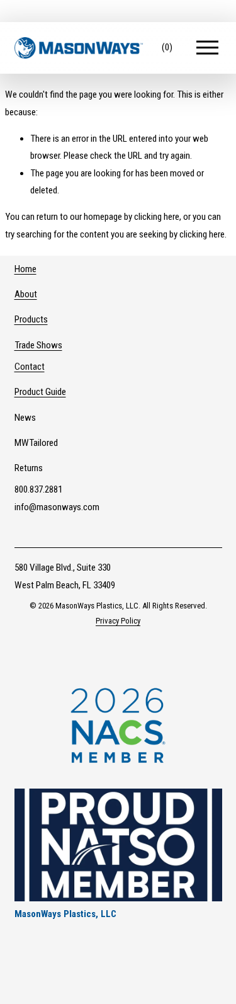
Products (31, 319)
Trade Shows (38, 345)
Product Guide (40, 391)
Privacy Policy (118, 620)
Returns (28, 468)
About (25, 294)
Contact (29, 366)
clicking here (156, 216)
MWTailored (36, 442)
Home (25, 269)
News (25, 417)
